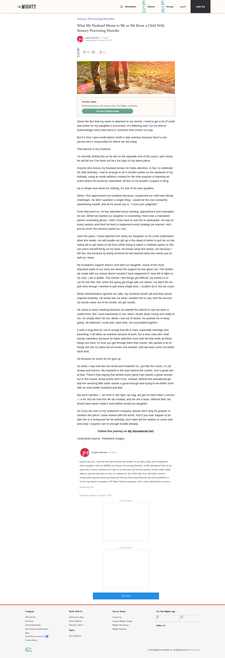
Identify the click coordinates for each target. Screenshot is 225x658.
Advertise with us (76, 625)
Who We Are (30, 617)
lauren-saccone (87, 487)
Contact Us (117, 617)
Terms (197, 650)
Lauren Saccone (92, 38)
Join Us (200, 6)
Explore (151, 6)
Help (27, 633)
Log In (183, 6)
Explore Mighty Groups (122, 621)
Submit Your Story (76, 617)
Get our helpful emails (107, 111)
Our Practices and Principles (36, 629)
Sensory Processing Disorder (96, 18)
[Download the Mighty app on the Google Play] (191, 618)
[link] (27, 6)
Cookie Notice (31, 640)
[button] (105, 37)
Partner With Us (75, 621)
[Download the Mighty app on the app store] (167, 618)
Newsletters (130, 6)
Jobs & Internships (33, 625)
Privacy (191, 650)
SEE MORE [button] (125, 596)
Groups (169, 6)
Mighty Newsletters (120, 625)
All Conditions (75, 636)
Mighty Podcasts (119, 629)
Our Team (29, 621)
